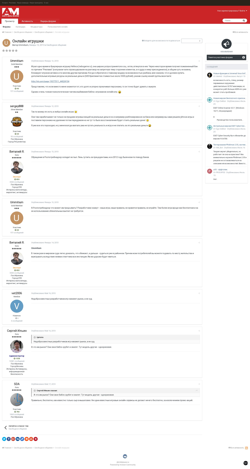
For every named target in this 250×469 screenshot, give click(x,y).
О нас (46, 3)
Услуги (5, 3)
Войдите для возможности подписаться (162, 41)
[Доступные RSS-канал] (246, 448)
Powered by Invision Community (123, 465)
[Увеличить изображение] (75, 112)
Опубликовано (44, 61)
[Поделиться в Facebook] (9, 439)
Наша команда (23, 3)
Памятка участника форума (220, 57)
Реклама (12, 3)
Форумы (7, 27)
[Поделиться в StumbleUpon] (31, 439)
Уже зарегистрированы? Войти (231, 11)
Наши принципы (36, 3)
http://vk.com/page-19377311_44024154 (50, 81)
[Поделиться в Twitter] (4, 439)
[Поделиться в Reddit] (27, 439)
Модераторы (37, 27)
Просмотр (9, 21)
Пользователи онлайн (58, 27)
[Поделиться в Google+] (13, 439)
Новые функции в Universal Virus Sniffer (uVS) (230, 73)
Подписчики (189, 41)
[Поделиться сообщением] (199, 61)
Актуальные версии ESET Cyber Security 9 (230, 126)
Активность (27, 21)
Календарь (20, 27)
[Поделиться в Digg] (18, 439)
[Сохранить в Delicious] (22, 439)
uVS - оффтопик (220, 169)
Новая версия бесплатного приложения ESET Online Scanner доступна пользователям (230, 98)
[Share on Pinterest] (36, 439)
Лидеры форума (48, 21)
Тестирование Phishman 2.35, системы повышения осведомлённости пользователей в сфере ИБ (230, 145)
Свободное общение (56, 45)
